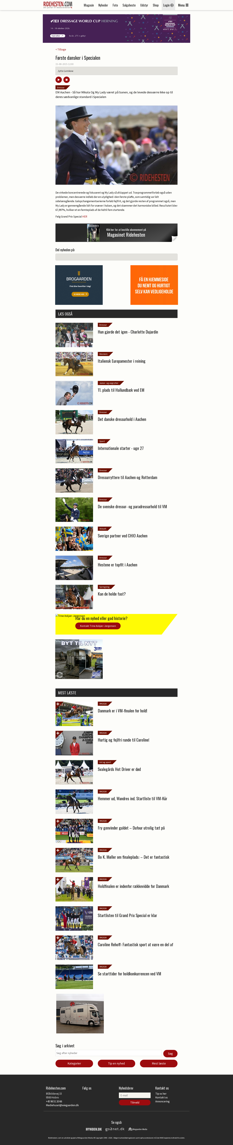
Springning (104, 586)
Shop (156, 5)
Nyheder (103, 5)
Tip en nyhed (116, 1063)
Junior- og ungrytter (108, 383)
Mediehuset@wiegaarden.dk (62, 1105)
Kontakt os (161, 1097)
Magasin (89, 5)
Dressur (61, 87)
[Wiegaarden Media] (137, 1129)
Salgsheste (129, 5)
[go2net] (114, 1129)
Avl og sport (105, 762)
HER (84, 216)
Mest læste (159, 1063)
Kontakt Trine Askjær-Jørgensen (98, 625)
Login (166, 5)
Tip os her (160, 1093)
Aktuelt (102, 528)
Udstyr (144, 5)
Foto (115, 5)
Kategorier (74, 1063)
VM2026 (103, 703)
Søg (170, 1053)
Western (103, 354)
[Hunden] (94, 1129)
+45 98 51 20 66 (54, 1101)
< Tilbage (60, 49)
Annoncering (162, 1101)
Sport (102, 441)
